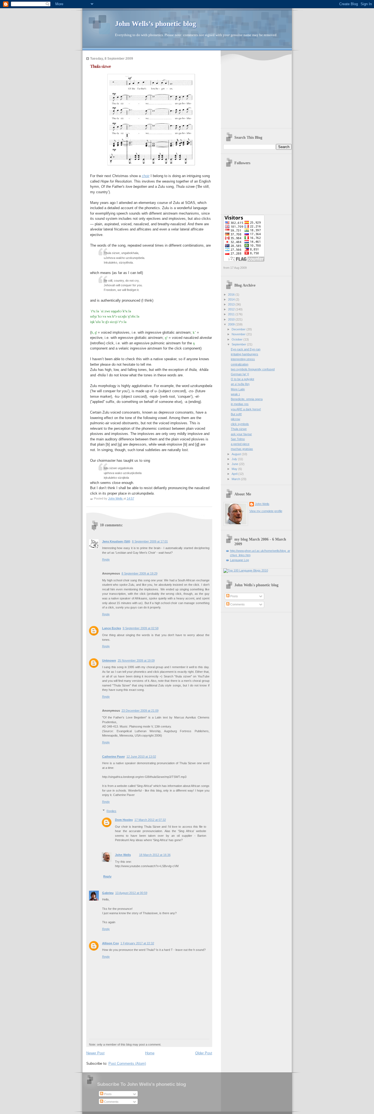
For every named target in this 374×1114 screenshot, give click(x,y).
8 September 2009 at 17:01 (150, 541)
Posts (233, 596)
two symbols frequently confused (253, 369)
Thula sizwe (239, 429)
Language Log (239, 560)
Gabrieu (108, 892)
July (235, 459)
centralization (239, 364)
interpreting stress (243, 359)
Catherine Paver (113, 756)
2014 (231, 299)
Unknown (109, 660)
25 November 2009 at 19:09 (136, 660)
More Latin (238, 389)
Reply (106, 559)
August (237, 454)
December (239, 329)
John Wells (123, 854)
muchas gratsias (242, 449)
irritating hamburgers (244, 354)
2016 (231, 294)
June (235, 464)
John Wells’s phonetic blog (155, 24)
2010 (231, 319)
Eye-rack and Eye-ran (245, 349)
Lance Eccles (111, 628)
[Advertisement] (257, 90)
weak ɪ (235, 394)
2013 (231, 304)
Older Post (203, 1053)
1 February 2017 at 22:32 (137, 943)
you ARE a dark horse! (246, 409)
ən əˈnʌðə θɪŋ (240, 384)
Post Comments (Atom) (127, 1063)
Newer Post (95, 1053)
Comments (237, 604)
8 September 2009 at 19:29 (139, 573)
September (239, 344)
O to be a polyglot (242, 379)
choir (145, 176)
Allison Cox (110, 943)
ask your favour (241, 434)
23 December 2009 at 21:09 (140, 710)
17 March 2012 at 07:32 (150, 819)
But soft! (236, 414)
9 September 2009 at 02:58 (141, 628)
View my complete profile (265, 511)
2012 (231, 309)
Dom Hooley (124, 819)
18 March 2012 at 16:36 (155, 854)
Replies (111, 811)
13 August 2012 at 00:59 (131, 892)
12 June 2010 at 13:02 (141, 756)
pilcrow (235, 419)
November (239, 334)
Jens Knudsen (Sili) (116, 541)
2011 (231, 314)
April (235, 473)
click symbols (240, 424)
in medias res (240, 404)
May (235, 469)
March (236, 479)
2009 (231, 324)
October (237, 339)
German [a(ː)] (240, 374)
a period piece (240, 444)
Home (149, 1053)
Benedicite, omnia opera (247, 399)
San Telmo (238, 439)
